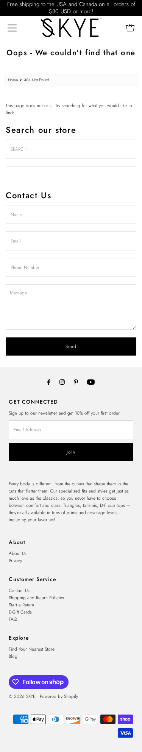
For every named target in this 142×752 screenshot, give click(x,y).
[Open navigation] (12, 28)
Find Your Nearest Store (32, 649)
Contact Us (19, 590)
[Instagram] (62, 381)
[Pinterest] (76, 381)
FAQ (13, 619)
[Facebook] (48, 381)
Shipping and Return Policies (36, 597)
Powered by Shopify (59, 696)
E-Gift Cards (20, 612)
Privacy (15, 560)
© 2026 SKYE (22, 696)
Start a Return (21, 604)
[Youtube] (91, 381)
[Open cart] (130, 28)
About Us (18, 553)
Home (13, 80)
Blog (13, 656)
